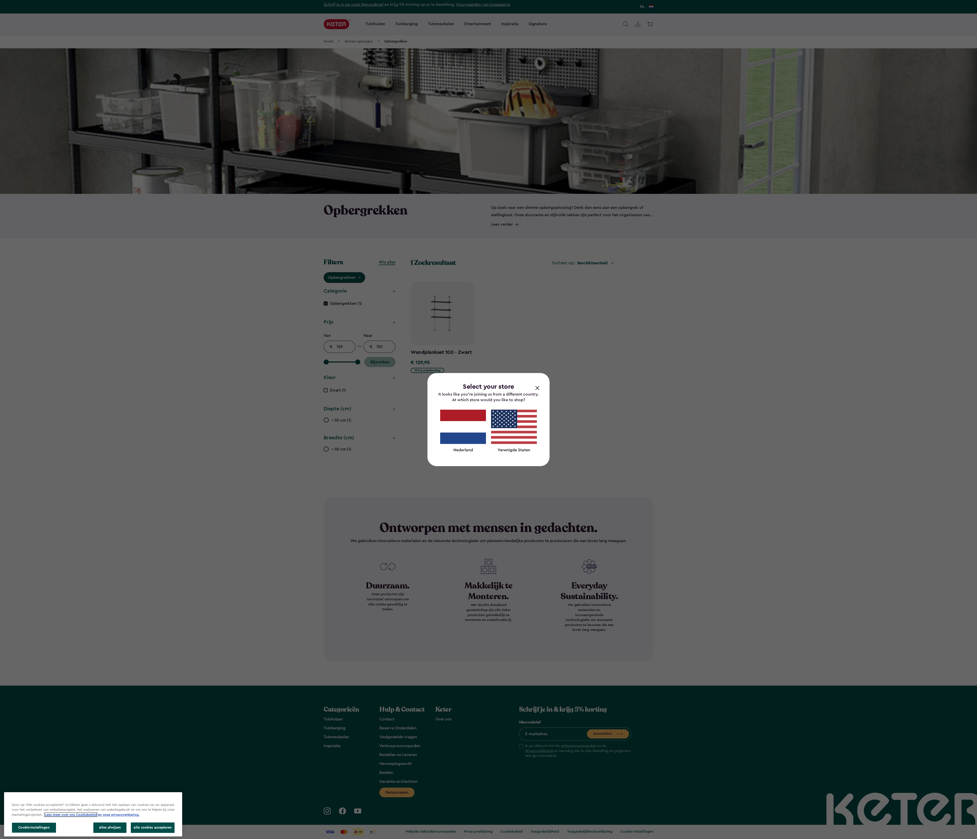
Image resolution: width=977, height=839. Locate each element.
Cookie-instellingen (33, 827)
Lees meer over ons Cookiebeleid (71, 814)
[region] (93, 814)
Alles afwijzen (110, 827)
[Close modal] (537, 387)
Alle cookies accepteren (153, 827)
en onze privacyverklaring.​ (118, 814)
